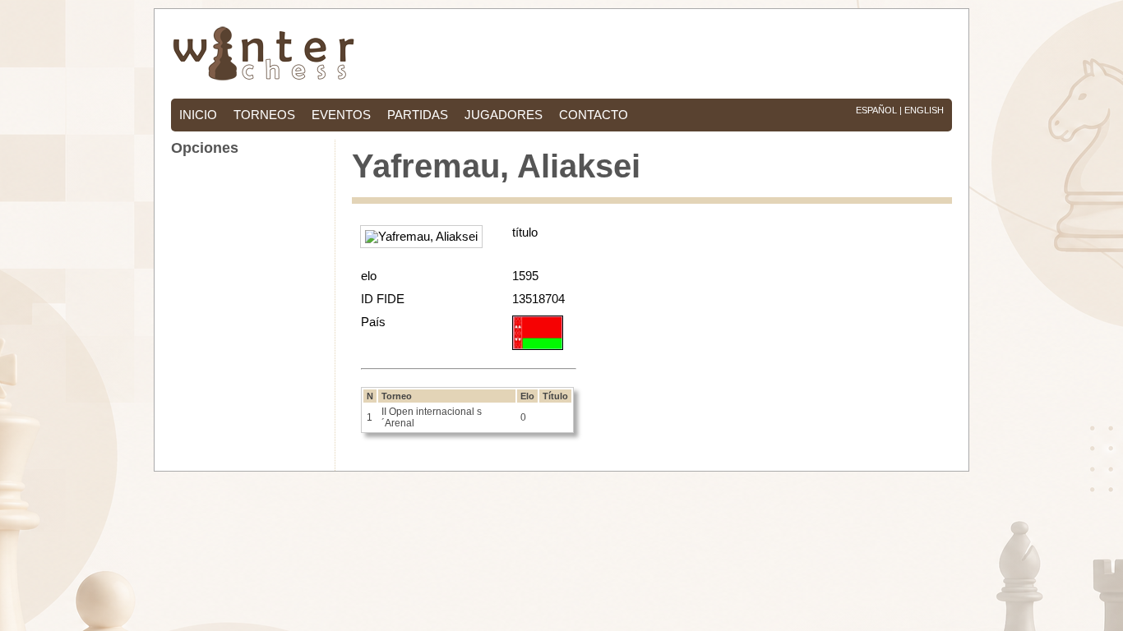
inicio (198, 115)
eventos (341, 115)
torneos (264, 115)
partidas (417, 115)
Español (876, 110)
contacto (593, 115)
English (924, 110)
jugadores (503, 115)
